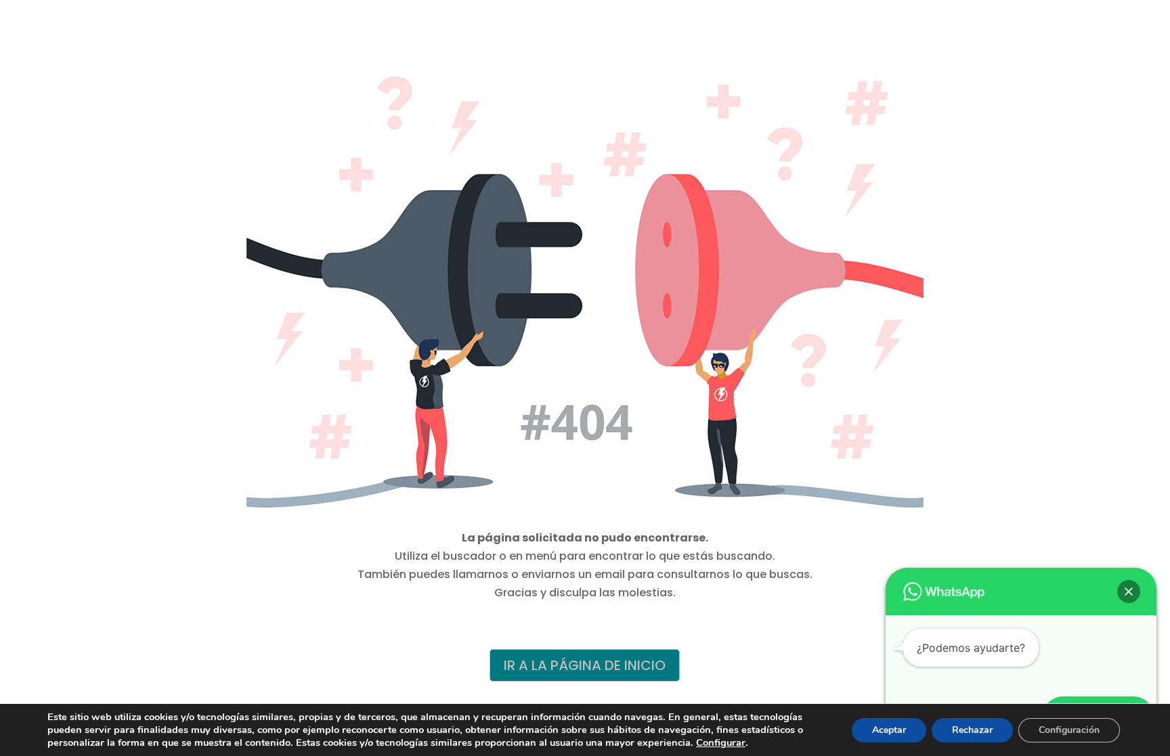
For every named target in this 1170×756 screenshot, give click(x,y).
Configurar (720, 742)
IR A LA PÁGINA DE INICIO (585, 665)
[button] (1128, 591)
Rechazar (972, 730)
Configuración (1069, 730)
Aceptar (889, 730)
